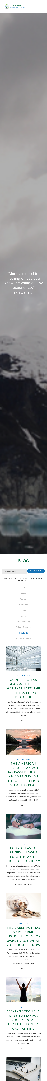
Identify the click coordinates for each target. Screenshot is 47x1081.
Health (24, 610)
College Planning (23, 627)
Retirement (24, 605)
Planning (23, 599)
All (23, 588)
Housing (23, 616)
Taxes (23, 593)
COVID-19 (23, 633)
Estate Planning (23, 639)
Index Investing (23, 622)
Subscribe (36, 571)
